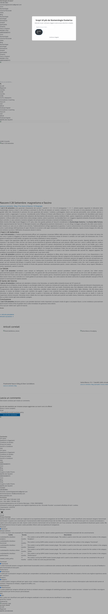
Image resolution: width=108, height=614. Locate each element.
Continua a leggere (54, 37)
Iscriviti (39, 31)
